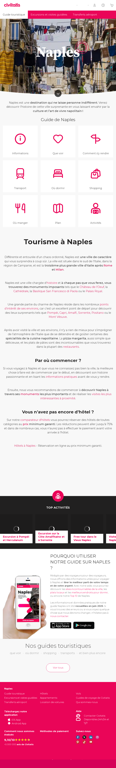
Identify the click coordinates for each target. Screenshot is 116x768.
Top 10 (73, 596)
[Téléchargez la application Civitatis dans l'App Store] (60, 625)
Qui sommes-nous (87, 702)
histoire (52, 283)
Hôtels (44, 693)
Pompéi (52, 312)
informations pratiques (61, 376)
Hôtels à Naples (25, 445)
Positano (98, 312)
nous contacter (59, 616)
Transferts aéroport (85, 14)
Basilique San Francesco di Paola (55, 291)
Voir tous (58, 667)
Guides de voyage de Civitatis (93, 698)
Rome (108, 265)
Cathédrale (20, 291)
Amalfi (72, 312)
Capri (63, 312)
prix (25, 424)
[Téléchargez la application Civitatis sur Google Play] (83, 625)
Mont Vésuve (58, 317)
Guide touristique (14, 14)
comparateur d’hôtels (35, 420)
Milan (60, 269)
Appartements (48, 698)
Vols (78, 693)
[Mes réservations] (95, 5)
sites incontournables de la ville (84, 589)
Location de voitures (52, 702)
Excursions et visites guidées (49, 14)
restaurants (71, 346)
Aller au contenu (58, 93)
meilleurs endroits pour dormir (90, 592)
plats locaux (57, 592)
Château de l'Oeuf (92, 287)
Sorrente (84, 312)
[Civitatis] (10, 763)
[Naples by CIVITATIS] (13, 5)
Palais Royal (94, 291)
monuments (30, 394)
